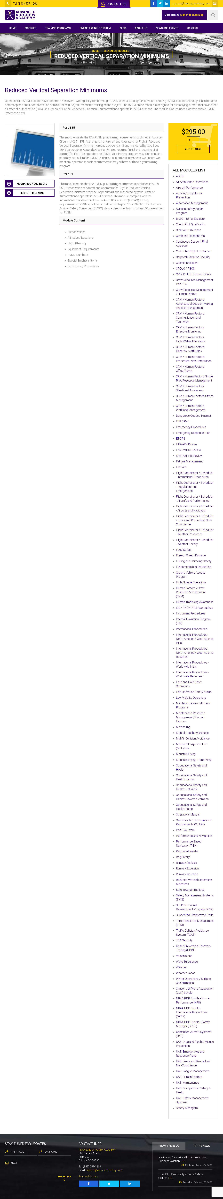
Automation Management (192, 203)
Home (12, 28)
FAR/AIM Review (186, 444)
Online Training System (95, 28)
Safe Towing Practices (190, 889)
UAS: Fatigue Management (192, 1071)
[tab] (111, 127)
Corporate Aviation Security (193, 257)
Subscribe (64, 1176)
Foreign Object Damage (191, 555)
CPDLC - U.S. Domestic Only (193, 274)
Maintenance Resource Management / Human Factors (190, 717)
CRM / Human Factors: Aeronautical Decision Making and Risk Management (194, 303)
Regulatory (183, 857)
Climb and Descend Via (190, 236)
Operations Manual (187, 814)
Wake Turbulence (187, 961)
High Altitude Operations (191, 582)
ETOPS (180, 438)
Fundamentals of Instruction (193, 567)
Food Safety (183, 549)
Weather (181, 967)
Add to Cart (193, 149)
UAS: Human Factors (189, 1077)
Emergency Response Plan (193, 432)
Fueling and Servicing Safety (193, 561)
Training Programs (58, 28)
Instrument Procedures (190, 613)
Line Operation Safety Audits (194, 692)
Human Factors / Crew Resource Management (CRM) (191, 592)
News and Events (167, 28)
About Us (141, 28)
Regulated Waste (187, 851)
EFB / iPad (182, 421)
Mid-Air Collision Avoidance (193, 738)
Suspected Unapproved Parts (195, 915)
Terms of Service (88, 1176)
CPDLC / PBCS (185, 268)
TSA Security (184, 940)
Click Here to (184, 14)
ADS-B (180, 176)
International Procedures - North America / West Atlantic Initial (195, 639)
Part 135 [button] (69, 127)
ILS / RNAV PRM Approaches (194, 607)
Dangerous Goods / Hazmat (193, 415)
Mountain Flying (186, 754)
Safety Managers (187, 1108)
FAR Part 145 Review (189, 455)
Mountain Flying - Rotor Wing (194, 759)
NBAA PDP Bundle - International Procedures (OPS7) (191, 1012)
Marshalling (183, 727)
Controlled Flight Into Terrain (193, 251)
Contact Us (116, 4)
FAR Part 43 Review (188, 450)
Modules (30, 28)
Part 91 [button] (68, 174)
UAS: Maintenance (187, 1082)
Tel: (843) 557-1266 (25, 3)
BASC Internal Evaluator (191, 218)
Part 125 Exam (185, 830)
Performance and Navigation (194, 835)
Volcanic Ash (184, 956)
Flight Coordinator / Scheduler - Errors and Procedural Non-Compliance (195, 520)
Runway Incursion (187, 874)
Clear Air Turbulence (188, 230)
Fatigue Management (189, 461)
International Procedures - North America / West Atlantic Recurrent (195, 652)
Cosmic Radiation (187, 262)
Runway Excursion (187, 868)
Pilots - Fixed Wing (32, 193)
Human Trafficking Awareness (194, 602)
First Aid (181, 467)
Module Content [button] (74, 220)
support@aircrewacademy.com (104, 1170)
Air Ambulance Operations (192, 182)
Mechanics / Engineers (32, 183)
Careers (192, 28)
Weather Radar (185, 973)
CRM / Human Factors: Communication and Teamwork (190, 317)
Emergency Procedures (191, 427)
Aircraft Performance (189, 187)
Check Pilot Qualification (191, 224)
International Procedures (191, 629)
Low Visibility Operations (191, 697)
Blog (122, 28)
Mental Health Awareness (192, 732)
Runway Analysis (186, 862)
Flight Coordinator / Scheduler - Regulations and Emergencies (195, 487)
